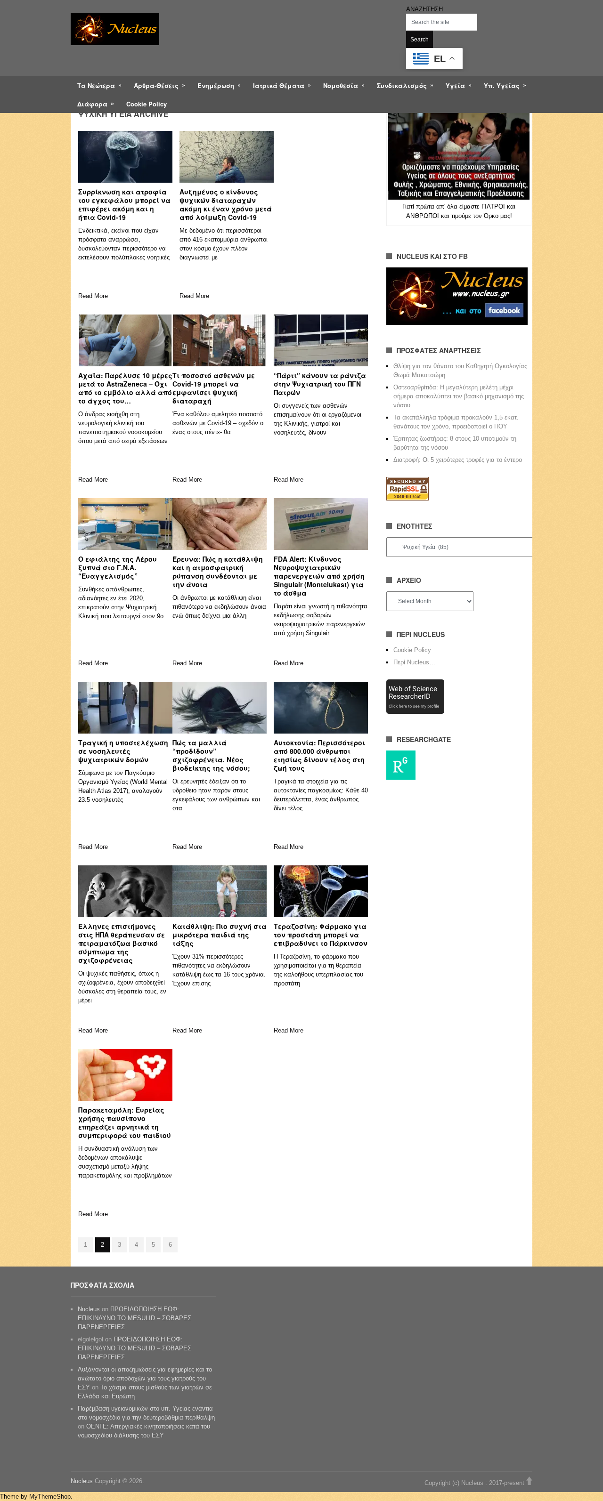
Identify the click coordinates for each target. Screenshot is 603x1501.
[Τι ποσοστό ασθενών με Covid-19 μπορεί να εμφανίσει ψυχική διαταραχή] (219, 340)
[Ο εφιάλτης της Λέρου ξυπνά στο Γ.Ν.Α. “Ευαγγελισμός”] (125, 524)
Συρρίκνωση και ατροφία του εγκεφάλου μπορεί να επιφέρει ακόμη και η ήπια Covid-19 (124, 204)
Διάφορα (92, 103)
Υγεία (455, 85)
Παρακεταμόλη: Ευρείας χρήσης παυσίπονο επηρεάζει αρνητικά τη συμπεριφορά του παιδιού (124, 1122)
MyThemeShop (50, 1496)
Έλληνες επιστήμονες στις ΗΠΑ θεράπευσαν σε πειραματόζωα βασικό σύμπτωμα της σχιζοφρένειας (121, 943)
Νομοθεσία (340, 85)
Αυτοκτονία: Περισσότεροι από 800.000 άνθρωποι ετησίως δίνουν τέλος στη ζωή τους (319, 755)
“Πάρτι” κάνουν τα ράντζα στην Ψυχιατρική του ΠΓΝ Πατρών (320, 384)
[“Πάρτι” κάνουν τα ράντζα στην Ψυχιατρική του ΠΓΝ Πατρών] (321, 340)
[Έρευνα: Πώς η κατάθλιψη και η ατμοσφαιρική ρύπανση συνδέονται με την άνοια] (219, 524)
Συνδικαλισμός (402, 85)
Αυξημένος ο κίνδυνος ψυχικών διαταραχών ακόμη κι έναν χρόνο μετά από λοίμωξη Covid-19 (225, 204)
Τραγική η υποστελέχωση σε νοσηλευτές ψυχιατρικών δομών (123, 751)
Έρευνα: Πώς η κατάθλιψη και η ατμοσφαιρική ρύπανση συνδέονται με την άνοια (217, 571)
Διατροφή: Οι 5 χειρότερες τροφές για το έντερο (457, 459)
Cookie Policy (146, 103)
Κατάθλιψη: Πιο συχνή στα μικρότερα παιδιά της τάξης (219, 934)
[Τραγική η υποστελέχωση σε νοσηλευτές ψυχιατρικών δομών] (125, 708)
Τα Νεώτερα (96, 85)
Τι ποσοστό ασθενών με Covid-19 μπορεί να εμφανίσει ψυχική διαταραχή (213, 388)
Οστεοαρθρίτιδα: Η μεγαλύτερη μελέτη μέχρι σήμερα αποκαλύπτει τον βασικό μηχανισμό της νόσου (458, 396)
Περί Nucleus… (414, 662)
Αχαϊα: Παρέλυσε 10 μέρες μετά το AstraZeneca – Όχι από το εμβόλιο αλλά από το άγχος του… (125, 388)
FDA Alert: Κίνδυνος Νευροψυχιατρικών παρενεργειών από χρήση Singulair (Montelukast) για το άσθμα (319, 575)
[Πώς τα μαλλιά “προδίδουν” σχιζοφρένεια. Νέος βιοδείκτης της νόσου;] (219, 708)
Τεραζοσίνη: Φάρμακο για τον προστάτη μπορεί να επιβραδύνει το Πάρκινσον (320, 934)
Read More (93, 295)
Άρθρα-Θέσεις (156, 85)
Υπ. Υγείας (502, 85)
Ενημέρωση (215, 85)
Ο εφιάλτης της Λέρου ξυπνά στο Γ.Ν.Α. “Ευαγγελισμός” (117, 567)
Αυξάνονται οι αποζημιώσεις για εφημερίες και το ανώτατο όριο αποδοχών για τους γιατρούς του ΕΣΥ (145, 1378)
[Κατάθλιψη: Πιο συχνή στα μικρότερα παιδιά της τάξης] (219, 891)
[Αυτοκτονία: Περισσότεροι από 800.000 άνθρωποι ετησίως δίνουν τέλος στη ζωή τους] (321, 708)
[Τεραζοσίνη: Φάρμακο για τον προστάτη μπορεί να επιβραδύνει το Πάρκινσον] (321, 891)
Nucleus (89, 1309)
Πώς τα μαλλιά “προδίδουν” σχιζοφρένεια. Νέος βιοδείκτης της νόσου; (211, 755)
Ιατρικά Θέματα (278, 85)
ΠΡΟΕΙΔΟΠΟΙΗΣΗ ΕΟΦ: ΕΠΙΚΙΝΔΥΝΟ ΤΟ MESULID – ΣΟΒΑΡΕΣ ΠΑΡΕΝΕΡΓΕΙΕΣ (134, 1318)
